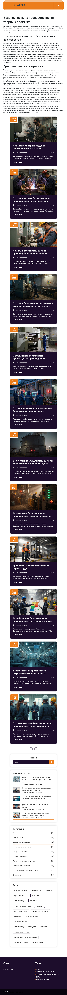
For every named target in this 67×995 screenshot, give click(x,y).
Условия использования (45, 972)
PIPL (38, 977)
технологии (34, 901)
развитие (17, 916)
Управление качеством (33, 842)
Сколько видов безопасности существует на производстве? (29, 357)
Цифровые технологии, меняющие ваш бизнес (36, 805)
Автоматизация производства (33, 861)
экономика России (21, 942)
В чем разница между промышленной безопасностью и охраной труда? (33, 462)
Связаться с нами (42, 979)
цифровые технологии (40, 911)
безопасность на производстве (25, 937)
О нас (38, 969)
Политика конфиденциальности (47, 974)
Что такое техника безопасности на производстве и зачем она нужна (31, 199)
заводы (49, 890)
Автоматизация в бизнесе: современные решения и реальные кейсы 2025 (36, 796)
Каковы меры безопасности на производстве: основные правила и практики (31, 515)
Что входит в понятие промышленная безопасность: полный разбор (32, 409)
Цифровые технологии (33, 851)
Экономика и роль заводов (33, 865)
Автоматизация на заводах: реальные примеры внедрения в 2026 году (35, 813)
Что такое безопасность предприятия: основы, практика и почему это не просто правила (33, 305)
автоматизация (19, 901)
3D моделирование (33, 856)
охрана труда (36, 895)
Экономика (33, 875)
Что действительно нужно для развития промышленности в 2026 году (36, 788)
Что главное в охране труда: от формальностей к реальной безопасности (29, 147)
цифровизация (37, 942)
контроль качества (21, 911)
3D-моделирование (21, 921)
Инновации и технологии (33, 847)
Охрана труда (33, 837)
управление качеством (22, 906)
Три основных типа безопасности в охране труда (31, 567)
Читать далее (18, 162)
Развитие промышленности (33, 833)
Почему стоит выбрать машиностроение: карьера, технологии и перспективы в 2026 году (37, 777)
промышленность (20, 895)
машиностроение (20, 890)
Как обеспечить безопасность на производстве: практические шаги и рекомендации (32, 620)
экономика (44, 927)
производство (36, 890)
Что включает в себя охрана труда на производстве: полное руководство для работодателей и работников (32, 725)
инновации (39, 906)
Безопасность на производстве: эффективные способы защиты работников (29, 672)
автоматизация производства (25, 927)
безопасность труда (21, 932)
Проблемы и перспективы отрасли (33, 870)
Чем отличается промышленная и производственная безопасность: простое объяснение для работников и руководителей (33, 252)
